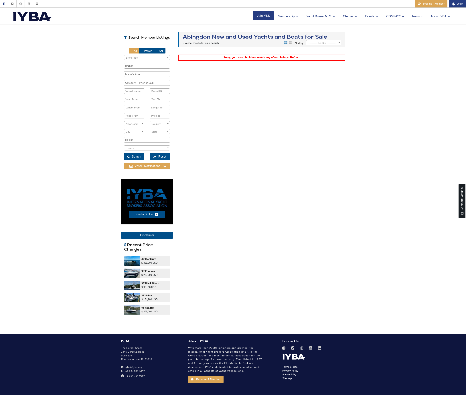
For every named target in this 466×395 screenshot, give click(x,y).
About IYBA (439, 16)
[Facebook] (4, 3)
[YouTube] (29, 3)
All (135, 50)
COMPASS (393, 16)
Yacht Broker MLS (319, 16)
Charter (348, 16)
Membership (286, 16)
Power (147, 50)
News (416, 16)
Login (460, 3)
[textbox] (147, 57)
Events (370, 16)
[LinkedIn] (37, 3)
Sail (160, 50)
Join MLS (263, 15)
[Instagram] (20, 3)
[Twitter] (12, 3)
